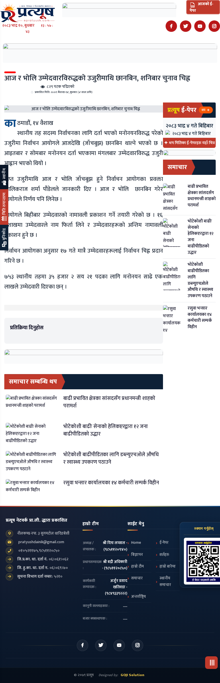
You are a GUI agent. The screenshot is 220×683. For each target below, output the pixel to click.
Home (136, 542)
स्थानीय (4, 174)
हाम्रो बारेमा (168, 566)
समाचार (137, 578)
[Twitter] (185, 26)
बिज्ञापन (137, 555)
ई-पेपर (164, 542)
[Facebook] (171, 26)
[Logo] (27, 10)
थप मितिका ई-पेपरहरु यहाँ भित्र (192, 143)
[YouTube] (200, 26)
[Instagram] (214, 26)
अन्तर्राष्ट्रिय (138, 596)
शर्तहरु (164, 555)
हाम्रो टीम (137, 566)
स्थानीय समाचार (165, 581)
